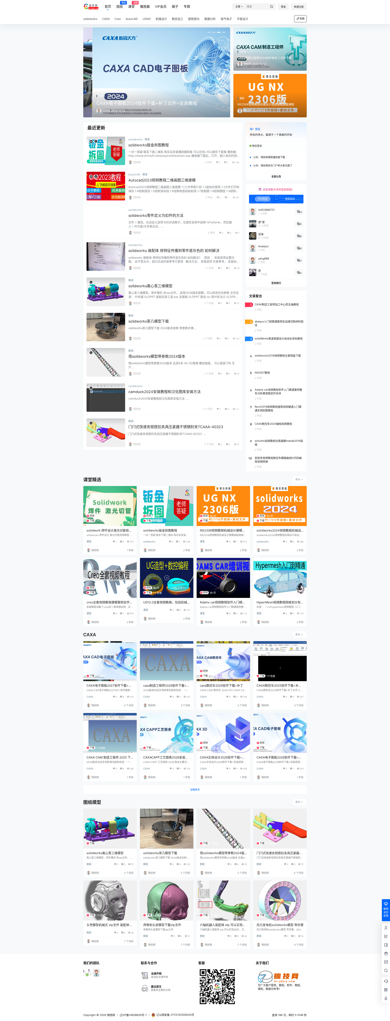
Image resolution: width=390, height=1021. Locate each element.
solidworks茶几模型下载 (148, 321)
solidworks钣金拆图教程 (148, 145)
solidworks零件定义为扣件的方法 (155, 215)
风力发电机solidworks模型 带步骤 (280, 925)
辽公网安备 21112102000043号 (175, 1014)
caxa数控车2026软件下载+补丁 (221, 685)
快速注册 (299, 6)
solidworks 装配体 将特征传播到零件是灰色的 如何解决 (173, 250)
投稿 (302, 18)
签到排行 (276, 283)
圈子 (175, 6)
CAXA (90, 696)
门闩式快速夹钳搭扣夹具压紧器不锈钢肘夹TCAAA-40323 (175, 427)
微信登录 (257, 145)
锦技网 (110, 1015)
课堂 (131, 5)
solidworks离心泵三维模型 (150, 286)
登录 (283, 6)
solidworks (135, 139)
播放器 (145, 6)
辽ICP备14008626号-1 (133, 1015)
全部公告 (276, 176)
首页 (108, 6)
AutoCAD (134, 174)
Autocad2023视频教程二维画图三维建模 (162, 180)
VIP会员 (161, 6)
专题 (187, 6)
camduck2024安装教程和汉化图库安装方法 (164, 392)
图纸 (119, 5)
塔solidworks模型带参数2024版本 (156, 356)
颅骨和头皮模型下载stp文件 (162, 925)
